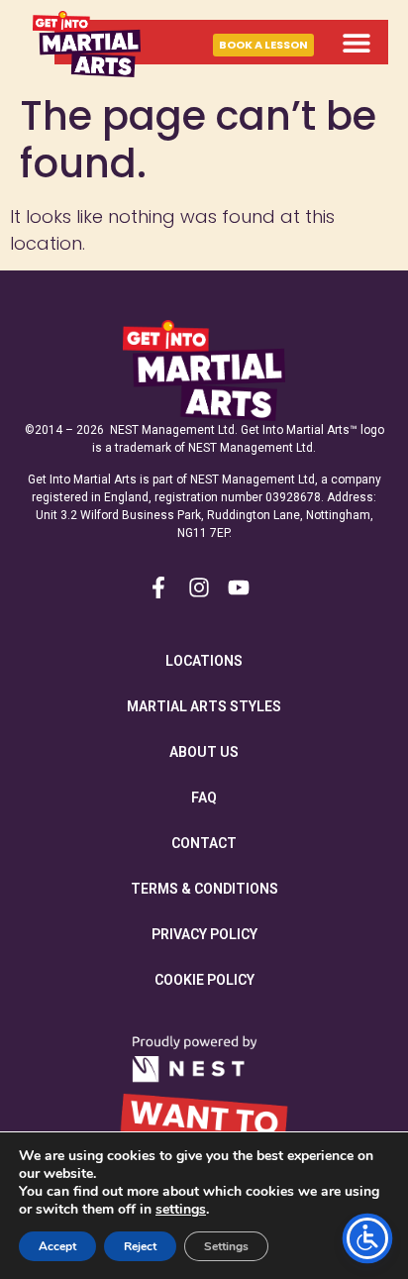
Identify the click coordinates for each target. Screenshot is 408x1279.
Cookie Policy (204, 980)
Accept (57, 1246)
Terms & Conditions (204, 889)
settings (180, 1210)
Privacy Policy (204, 934)
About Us (204, 752)
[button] (356, 42)
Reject (140, 1246)
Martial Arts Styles (204, 706)
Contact (204, 843)
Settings (226, 1246)
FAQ (204, 797)
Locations (204, 661)
